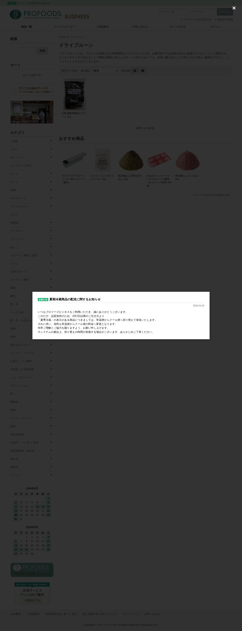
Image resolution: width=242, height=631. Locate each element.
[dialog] (121, 315)
